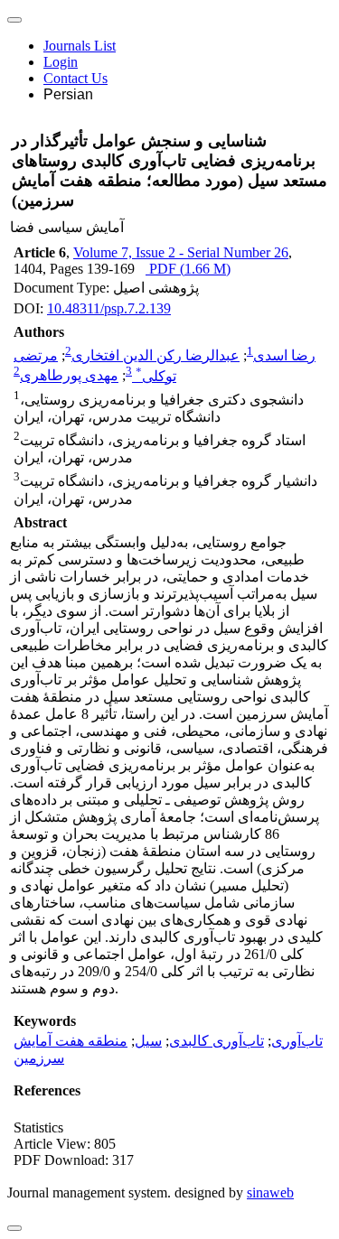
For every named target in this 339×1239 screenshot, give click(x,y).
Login (60, 62)
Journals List (79, 45)
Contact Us (75, 78)
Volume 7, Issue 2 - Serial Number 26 (180, 252)
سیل (148, 1040)
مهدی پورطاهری (69, 376)
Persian (68, 94)
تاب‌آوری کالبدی (216, 1040)
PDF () (188, 268)
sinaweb (270, 1192)
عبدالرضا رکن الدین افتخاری (155, 355)
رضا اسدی (284, 355)
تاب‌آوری (297, 1040)
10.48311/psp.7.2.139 (109, 308)
